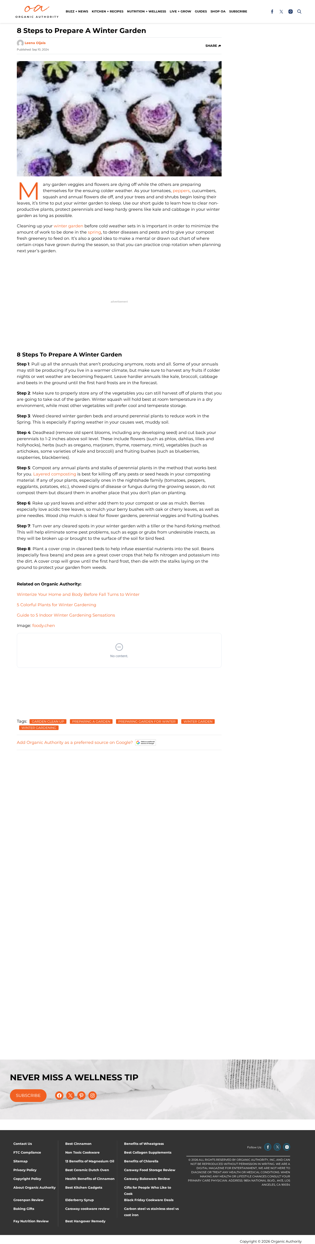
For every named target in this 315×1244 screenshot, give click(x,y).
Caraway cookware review (87, 1209)
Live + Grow (180, 11)
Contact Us (22, 1144)
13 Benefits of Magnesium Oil (89, 1161)
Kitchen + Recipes (107, 11)
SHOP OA (218, 11)
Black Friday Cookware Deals (148, 1200)
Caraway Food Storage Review (149, 1170)
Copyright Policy (27, 1179)
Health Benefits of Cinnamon (90, 1179)
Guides (201, 11)
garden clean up (48, 721)
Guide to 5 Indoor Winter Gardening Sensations (66, 615)
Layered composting (54, 474)
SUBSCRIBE (28, 1095)
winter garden (68, 226)
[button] (298, 11)
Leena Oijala (35, 43)
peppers (181, 190)
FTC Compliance (27, 1152)
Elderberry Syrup (79, 1200)
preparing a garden (91, 721)
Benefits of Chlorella (141, 1161)
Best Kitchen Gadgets (83, 1187)
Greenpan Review (28, 1200)
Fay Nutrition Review (31, 1221)
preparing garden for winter (146, 721)
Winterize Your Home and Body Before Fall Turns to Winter (78, 594)
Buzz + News (77, 11)
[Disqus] (119, 812)
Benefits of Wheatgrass (144, 1144)
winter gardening (38, 728)
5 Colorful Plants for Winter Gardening (56, 604)
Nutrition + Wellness (146, 11)
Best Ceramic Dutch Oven (87, 1170)
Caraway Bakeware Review (147, 1179)
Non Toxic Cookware (82, 1152)
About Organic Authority (34, 1187)
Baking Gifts (23, 1209)
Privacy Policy (24, 1170)
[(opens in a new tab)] (272, 11)
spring (94, 232)
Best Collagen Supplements (147, 1152)
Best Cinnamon (78, 1144)
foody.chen (43, 625)
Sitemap (20, 1161)
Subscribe (238, 11)
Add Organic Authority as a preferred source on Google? (75, 742)
